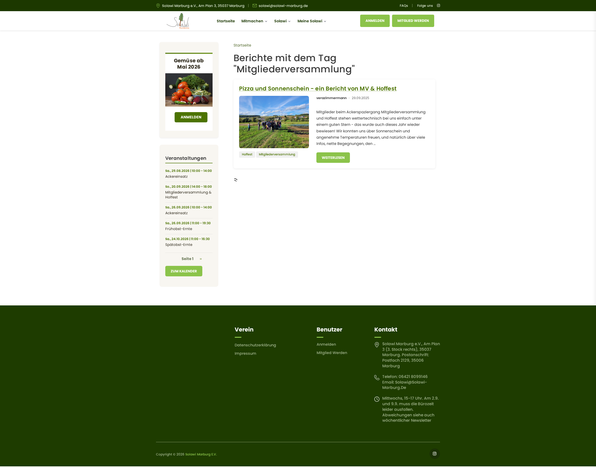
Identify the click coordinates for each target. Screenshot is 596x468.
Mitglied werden (413, 20)
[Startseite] (177, 21)
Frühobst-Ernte (178, 228)
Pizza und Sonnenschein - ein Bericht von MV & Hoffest (318, 88)
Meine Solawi (310, 21)
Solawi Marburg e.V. (201, 454)
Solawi (280, 21)
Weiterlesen (333, 157)
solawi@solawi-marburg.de (283, 5)
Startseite (226, 21)
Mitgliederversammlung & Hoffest (188, 195)
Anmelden (375, 20)
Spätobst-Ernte (178, 244)
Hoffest (247, 154)
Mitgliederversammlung (277, 154)
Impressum (245, 353)
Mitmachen (252, 21)
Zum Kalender (184, 271)
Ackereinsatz (176, 176)
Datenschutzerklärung (255, 345)
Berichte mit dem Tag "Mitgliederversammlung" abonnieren (235, 179)
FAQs (404, 5)
